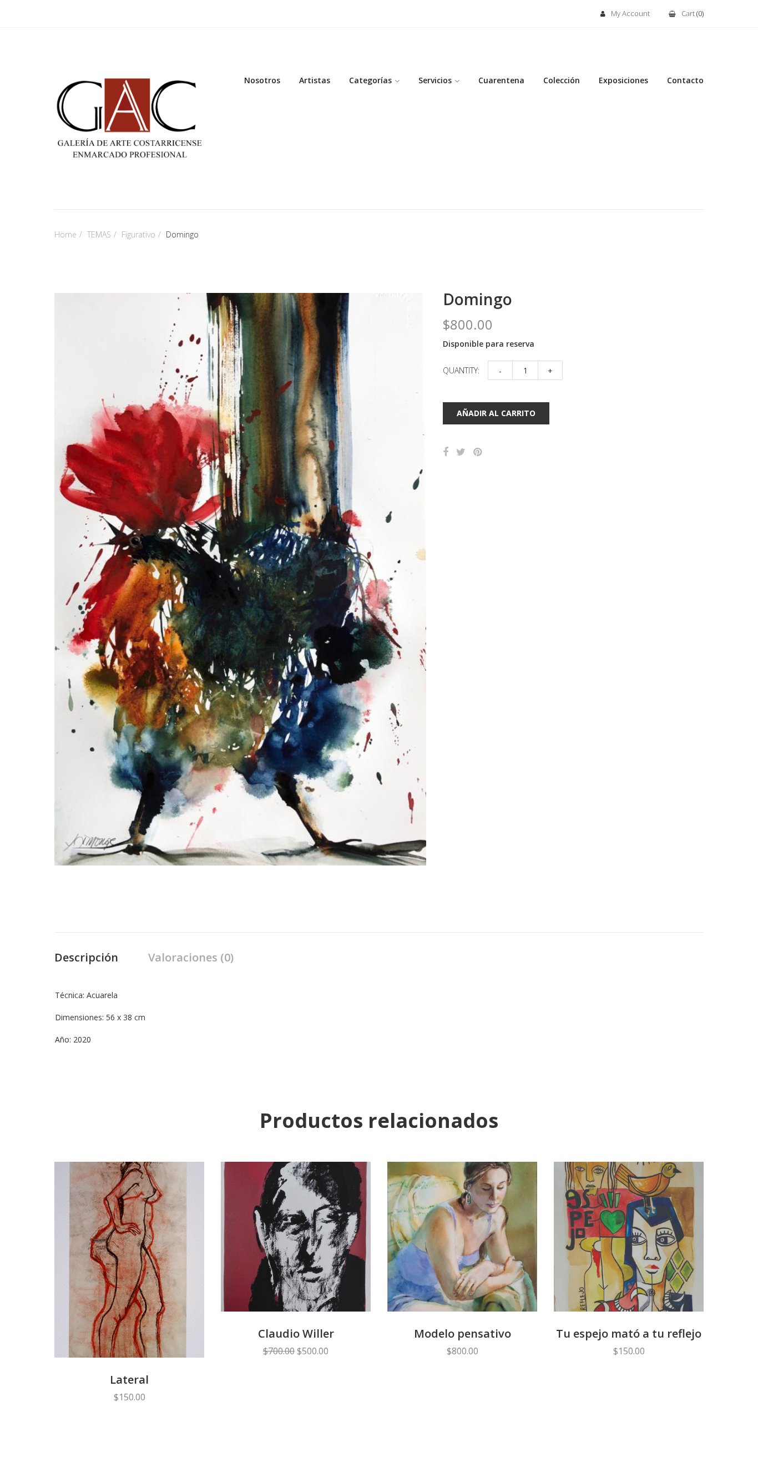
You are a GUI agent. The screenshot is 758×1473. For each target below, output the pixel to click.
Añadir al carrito (496, 413)
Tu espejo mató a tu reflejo (628, 1334)
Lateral (129, 1380)
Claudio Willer (296, 1334)
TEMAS (99, 234)
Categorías (370, 80)
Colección (561, 80)
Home (65, 234)
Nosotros (262, 80)
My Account (630, 13)
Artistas (314, 80)
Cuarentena (501, 80)
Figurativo (138, 234)
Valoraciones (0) (191, 957)
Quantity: (461, 370)
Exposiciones (623, 80)
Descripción (86, 957)
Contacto (685, 80)
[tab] (86, 958)
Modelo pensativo (462, 1334)
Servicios (435, 80)
